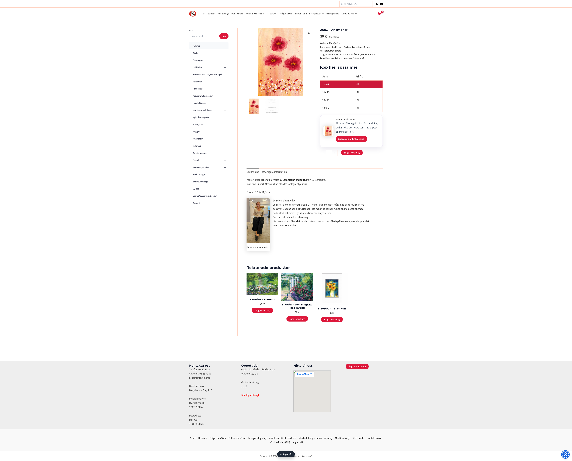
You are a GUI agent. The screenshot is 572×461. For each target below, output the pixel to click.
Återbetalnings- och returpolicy (315, 438)
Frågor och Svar (217, 438)
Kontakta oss (347, 13)
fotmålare (354, 54)
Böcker (209, 53)
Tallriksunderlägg (200, 181)
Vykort (196, 188)
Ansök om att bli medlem (282, 438)
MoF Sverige (223, 13)
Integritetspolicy (257, 438)
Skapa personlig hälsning (351, 138)
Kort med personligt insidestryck (207, 74)
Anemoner (333, 54)
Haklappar (197, 81)
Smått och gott (199, 174)
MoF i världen (237, 13)
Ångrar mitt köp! (357, 366)
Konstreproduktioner (209, 110)
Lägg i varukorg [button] (262, 310)
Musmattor (198, 138)
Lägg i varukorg (352, 152)
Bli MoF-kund (300, 13)
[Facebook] (377, 4)
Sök (191, 30)
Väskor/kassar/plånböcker (205, 196)
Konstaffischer (199, 103)
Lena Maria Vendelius (330, 58)
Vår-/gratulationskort (330, 50)
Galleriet (273, 13)
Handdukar (197, 88)
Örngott (196, 203)
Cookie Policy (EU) (280, 442)
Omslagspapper (200, 153)
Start (202, 13)
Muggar (196, 131)
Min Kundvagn (342, 438)
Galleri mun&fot (237, 438)
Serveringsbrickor (209, 167)
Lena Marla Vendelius (285, 225)
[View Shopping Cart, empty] (379, 14)
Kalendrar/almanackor (203, 96)
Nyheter (196, 46)
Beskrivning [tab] (253, 172)
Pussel (209, 160)
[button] (265, 13)
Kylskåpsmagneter (201, 117)
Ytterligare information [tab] (274, 172)
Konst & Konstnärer (255, 13)
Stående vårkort (361, 58)
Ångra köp (286, 454)
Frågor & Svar (286, 13)
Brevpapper (198, 60)
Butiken (211, 13)
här (299, 221)
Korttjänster (315, 13)
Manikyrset (198, 124)
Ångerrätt (298, 442)
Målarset (197, 146)
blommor (343, 54)
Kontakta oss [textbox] (199, 365)
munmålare (346, 58)
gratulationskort (368, 54)
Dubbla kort (209, 67)
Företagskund (332, 13)
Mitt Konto (358, 438)
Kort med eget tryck (353, 47)
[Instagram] (381, 4)
